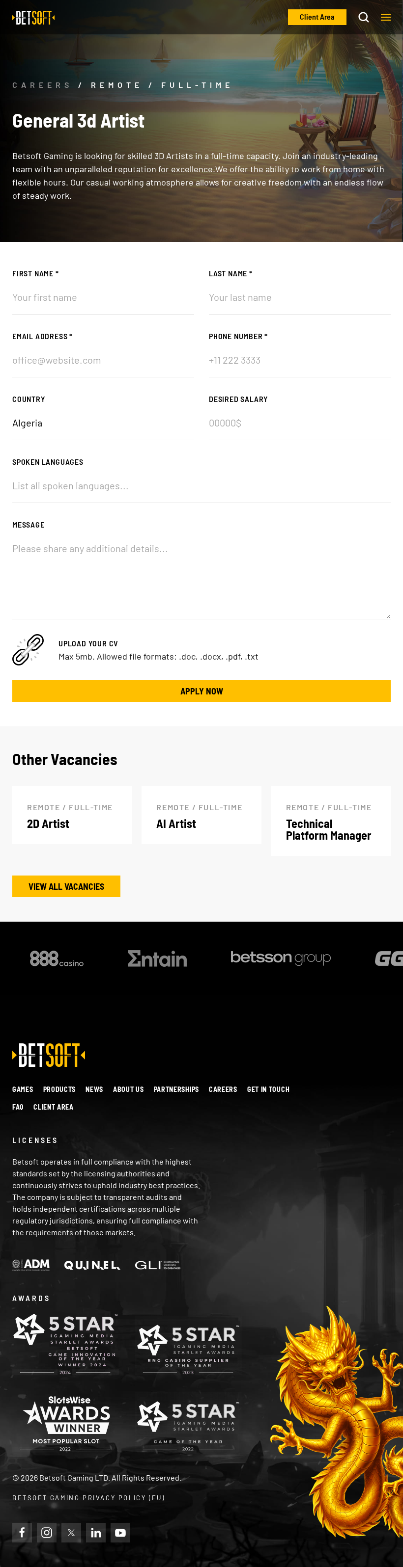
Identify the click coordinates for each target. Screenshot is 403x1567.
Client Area (53, 1107)
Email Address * (42, 336)
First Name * (35, 273)
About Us (128, 1089)
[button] (386, 17)
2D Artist (48, 823)
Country (28, 398)
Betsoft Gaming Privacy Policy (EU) (88, 1498)
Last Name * (231, 273)
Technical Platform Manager (329, 829)
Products (59, 1089)
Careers (223, 1089)
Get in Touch (268, 1089)
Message (28, 524)
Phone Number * (238, 336)
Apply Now (201, 691)
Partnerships (176, 1089)
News (94, 1089)
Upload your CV (88, 643)
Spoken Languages (48, 461)
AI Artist (176, 823)
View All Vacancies (66, 886)
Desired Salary (238, 398)
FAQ (18, 1107)
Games (22, 1089)
